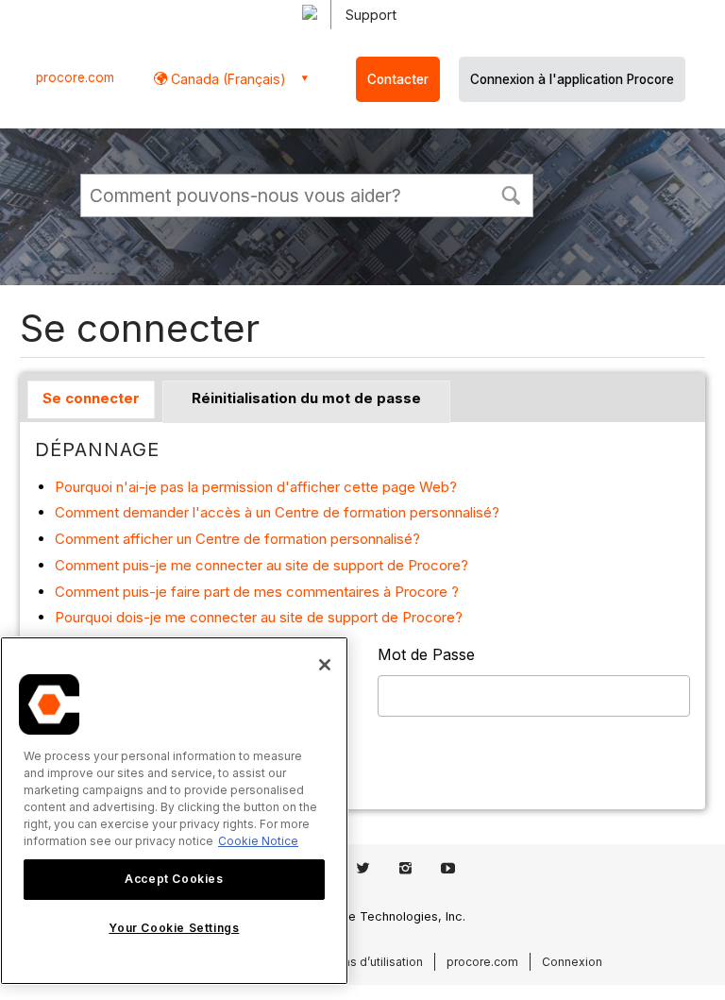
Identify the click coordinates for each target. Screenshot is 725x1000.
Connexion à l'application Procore (572, 79)
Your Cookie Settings (174, 928)
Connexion (572, 962)
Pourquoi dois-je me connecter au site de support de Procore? (259, 617)
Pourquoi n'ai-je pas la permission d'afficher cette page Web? (256, 487)
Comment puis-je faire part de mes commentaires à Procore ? (257, 592)
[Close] (325, 665)
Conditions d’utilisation (359, 962)
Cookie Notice (258, 841)
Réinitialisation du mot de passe (306, 398)
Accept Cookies (174, 879)
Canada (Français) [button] (226, 79)
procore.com (75, 77)
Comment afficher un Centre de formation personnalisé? (237, 539)
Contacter (398, 79)
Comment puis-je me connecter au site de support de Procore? (261, 565)
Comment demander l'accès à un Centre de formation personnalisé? (277, 512)
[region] (174, 810)
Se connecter (91, 398)
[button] (510, 193)
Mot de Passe (426, 654)
